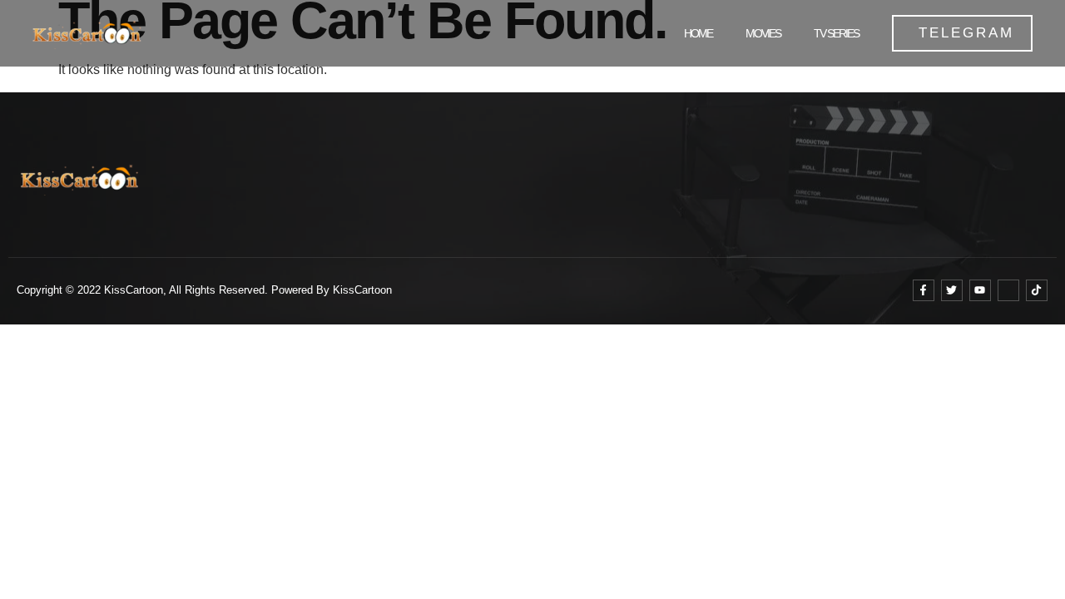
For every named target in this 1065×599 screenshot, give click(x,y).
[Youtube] (980, 290)
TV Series (836, 33)
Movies (763, 33)
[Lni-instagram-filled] (1008, 290)
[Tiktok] (1037, 290)
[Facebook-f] (923, 290)
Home (698, 33)
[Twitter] (952, 290)
